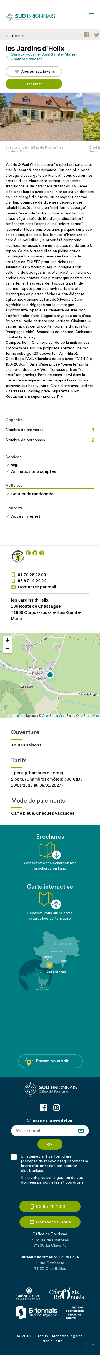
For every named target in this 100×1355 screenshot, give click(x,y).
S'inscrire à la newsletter (50, 1120)
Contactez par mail (37, 587)
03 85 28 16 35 (52, 1206)
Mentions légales (67, 1336)
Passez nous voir (52, 1061)
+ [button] (7, 640)
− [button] (7, 648)
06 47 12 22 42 (32, 581)
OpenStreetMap (53, 715)
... (92, 1343)
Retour (18, 36)
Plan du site (52, 1341)
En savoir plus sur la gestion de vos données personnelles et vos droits (52, 1180)
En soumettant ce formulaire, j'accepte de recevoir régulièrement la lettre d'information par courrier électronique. (54, 1163)
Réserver (34, 83)
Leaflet (19, 715)
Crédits (41, 1336)
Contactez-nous (53, 1222)
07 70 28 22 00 (32, 574)
